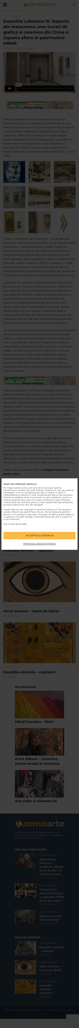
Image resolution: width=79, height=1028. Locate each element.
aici (24, 524)
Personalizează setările (39, 544)
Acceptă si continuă (39, 535)
